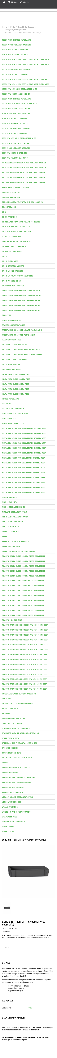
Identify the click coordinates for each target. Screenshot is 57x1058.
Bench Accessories (11, 192)
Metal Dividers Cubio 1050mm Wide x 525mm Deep (24, 428)
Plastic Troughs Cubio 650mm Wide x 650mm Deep (24, 669)
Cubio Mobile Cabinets (12, 271)
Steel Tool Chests (10, 738)
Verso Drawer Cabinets (13, 787)
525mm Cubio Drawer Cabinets (16, 114)
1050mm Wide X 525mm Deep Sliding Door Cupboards (25, 60)
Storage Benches (10, 748)
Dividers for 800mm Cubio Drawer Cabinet (21, 310)
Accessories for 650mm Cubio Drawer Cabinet (23, 178)
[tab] (28, 40)
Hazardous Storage (11, 340)
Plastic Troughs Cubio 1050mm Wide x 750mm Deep (25, 635)
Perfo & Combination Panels (15, 542)
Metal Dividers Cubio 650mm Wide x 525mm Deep (23, 468)
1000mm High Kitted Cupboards (16, 40)
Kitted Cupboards (10, 399)
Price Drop (7, 699)
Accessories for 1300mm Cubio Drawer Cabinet (24, 168)
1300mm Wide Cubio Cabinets (15, 74)
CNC (4, 212)
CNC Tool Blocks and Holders (16, 227)
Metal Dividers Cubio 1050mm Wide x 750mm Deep (24, 438)
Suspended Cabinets (11, 753)
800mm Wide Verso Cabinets (15, 158)
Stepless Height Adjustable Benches (19, 743)
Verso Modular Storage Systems (17, 797)
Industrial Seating (11, 364)
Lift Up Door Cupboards (13, 409)
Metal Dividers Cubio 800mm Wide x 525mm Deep (23, 482)
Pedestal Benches (10, 532)
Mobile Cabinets (9, 502)
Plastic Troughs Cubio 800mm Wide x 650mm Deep (24, 684)
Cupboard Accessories (13, 286)
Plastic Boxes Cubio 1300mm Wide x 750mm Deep (23, 576)
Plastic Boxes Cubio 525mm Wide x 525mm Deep (23, 581)
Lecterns (6, 404)
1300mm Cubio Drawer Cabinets (16, 69)
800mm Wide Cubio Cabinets (14, 153)
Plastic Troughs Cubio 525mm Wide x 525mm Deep (24, 655)
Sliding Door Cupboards (13, 719)
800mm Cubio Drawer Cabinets (16, 148)
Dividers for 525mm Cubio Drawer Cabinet (21, 301)
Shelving (6, 714)
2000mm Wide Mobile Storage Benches (19, 104)
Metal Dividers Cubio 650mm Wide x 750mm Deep (23, 478)
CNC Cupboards (9, 217)
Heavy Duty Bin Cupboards (14, 345)
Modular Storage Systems (14, 512)
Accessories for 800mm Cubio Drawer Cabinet (23, 183)
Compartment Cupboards (14, 247)
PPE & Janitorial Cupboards (15, 517)
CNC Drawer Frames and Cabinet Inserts (21, 222)
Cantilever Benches (11, 237)
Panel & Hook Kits (10, 527)
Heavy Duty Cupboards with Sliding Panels (22, 355)
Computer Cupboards (12, 251)
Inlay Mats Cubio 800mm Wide (15, 394)
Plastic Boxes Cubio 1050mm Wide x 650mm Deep (23, 556)
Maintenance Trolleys (13, 424)
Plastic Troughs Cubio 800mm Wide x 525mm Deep (24, 679)
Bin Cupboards (9, 207)
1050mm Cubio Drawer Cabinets (16, 45)
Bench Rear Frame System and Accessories (22, 202)
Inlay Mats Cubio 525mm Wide (15, 384)
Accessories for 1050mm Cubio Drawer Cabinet (24, 163)
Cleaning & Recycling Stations (16, 241)
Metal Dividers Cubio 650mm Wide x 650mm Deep (23, 473)
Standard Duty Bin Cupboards (16, 728)
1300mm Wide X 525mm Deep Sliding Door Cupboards (25, 79)
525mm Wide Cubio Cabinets (14, 119)
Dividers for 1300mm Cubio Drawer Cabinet (22, 296)
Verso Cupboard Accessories (16, 768)
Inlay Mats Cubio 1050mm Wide (16, 374)
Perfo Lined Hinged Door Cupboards (18, 551)
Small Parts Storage (12, 723)
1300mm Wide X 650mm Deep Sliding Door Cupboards (25, 84)
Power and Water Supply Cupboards (19, 694)
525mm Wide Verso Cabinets (15, 124)
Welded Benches (9, 817)
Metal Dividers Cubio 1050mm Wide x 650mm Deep (24, 433)
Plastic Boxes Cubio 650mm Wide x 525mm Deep (23, 591)
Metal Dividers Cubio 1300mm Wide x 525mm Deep (24, 443)
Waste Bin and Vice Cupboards (16, 812)
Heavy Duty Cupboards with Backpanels (21, 350)
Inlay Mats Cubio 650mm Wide (15, 389)
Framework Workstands (13, 325)
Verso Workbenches (11, 802)
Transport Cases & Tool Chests (17, 758)
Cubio (4, 256)
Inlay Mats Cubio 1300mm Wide (16, 379)
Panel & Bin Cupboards (12, 522)
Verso (5, 763)
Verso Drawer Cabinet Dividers (16, 782)
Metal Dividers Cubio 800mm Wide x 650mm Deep (23, 487)
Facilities (6, 315)
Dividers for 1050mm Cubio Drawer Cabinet (22, 291)
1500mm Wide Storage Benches (16, 94)
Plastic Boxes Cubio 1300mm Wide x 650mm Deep (23, 571)
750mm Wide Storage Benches (15, 143)
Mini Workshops (9, 497)
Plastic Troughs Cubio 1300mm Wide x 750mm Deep (25, 650)
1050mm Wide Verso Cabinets (15, 55)
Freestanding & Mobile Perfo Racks (18, 335)
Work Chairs (8, 827)
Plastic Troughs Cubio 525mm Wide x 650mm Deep (24, 659)
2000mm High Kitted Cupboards (16, 99)
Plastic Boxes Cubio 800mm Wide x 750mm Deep (23, 615)
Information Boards (11, 369)
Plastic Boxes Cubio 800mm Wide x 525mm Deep (23, 605)
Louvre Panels (8, 419)
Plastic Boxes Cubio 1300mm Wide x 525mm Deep (23, 566)
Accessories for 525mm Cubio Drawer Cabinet (23, 173)
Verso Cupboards (10, 773)
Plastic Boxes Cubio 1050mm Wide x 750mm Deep (23, 561)
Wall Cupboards (10, 807)
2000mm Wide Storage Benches (16, 109)
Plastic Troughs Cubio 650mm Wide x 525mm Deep (24, 664)
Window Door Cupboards (13, 822)
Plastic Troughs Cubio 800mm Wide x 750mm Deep (24, 689)
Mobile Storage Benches (13, 507)
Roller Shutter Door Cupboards (17, 704)
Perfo (4, 537)
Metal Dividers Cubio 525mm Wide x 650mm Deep (23, 463)
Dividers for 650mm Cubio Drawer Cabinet (21, 305)
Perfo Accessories (11, 546)
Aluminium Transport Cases (15, 187)
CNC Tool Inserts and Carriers (16, 232)
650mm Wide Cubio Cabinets (14, 133)
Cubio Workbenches (11, 281)
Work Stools (8, 832)
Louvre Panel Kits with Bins (15, 414)
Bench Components (11, 197)
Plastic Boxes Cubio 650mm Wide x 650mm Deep (23, 596)
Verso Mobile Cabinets (12, 792)
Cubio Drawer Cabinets (13, 266)
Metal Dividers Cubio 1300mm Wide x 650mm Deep (24, 448)
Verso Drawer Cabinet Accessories (18, 778)
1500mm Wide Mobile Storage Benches (19, 89)
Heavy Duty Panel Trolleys (14, 360)
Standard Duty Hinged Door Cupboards (20, 733)
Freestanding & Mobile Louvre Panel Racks (22, 330)
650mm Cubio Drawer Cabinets (16, 128)
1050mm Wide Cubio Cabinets (15, 50)
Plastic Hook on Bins (12, 620)
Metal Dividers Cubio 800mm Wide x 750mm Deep (23, 492)
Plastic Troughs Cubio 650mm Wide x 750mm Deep (24, 674)
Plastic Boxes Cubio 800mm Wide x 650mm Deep (23, 610)
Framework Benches (11, 320)
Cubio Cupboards (10, 261)
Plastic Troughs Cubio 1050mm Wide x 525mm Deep (25, 625)
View (30, 1008)
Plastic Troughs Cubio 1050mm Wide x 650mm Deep (25, 630)
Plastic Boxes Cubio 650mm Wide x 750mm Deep (23, 601)
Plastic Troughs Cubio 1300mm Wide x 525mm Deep (25, 640)
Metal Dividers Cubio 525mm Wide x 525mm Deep (23, 458)
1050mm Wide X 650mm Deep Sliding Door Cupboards (25, 64)
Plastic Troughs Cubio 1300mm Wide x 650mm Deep (25, 645)
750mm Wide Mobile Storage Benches (19, 138)
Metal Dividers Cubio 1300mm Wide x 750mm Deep (24, 453)
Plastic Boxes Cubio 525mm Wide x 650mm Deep (23, 586)
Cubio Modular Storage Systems (17, 276)
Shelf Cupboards (10, 709)
